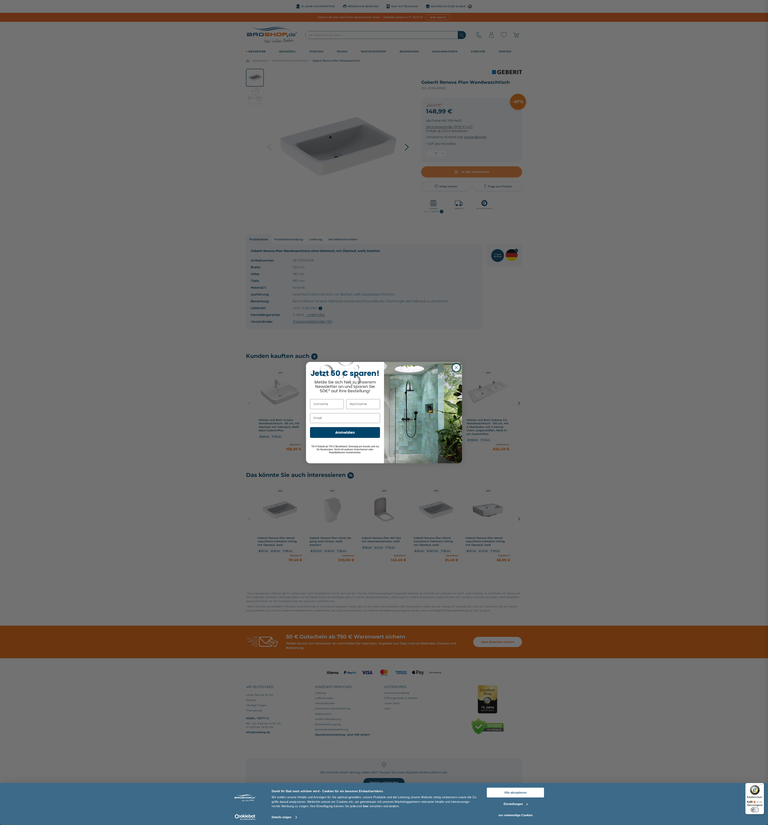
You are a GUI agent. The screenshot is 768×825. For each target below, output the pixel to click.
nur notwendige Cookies (515, 815)
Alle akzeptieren (515, 792)
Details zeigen (281, 817)
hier (366, 806)
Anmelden (345, 432)
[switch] (755, 809)
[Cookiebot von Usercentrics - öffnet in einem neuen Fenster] (245, 817)
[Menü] (761, 785)
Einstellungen (513, 804)
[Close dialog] (456, 367)
